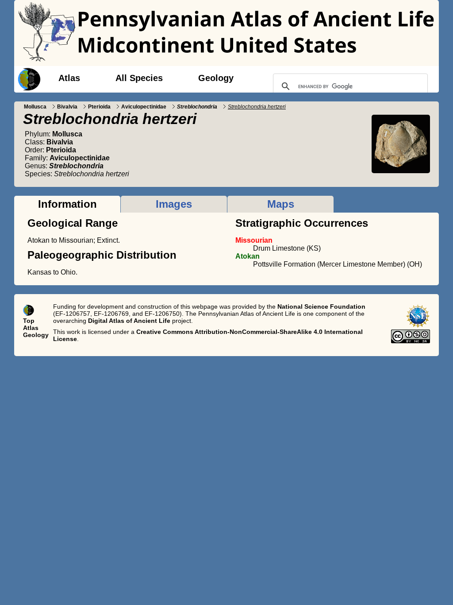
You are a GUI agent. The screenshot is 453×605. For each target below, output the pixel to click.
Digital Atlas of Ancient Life (129, 320)
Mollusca (35, 106)
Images (174, 204)
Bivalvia (67, 106)
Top (29, 320)
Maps (280, 204)
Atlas (69, 78)
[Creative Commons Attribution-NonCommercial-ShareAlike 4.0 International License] (410, 341)
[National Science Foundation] (418, 326)
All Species (139, 78)
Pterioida (99, 106)
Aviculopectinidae (143, 106)
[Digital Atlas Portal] (27, 78)
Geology (216, 78)
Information (67, 204)
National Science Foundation (321, 306)
